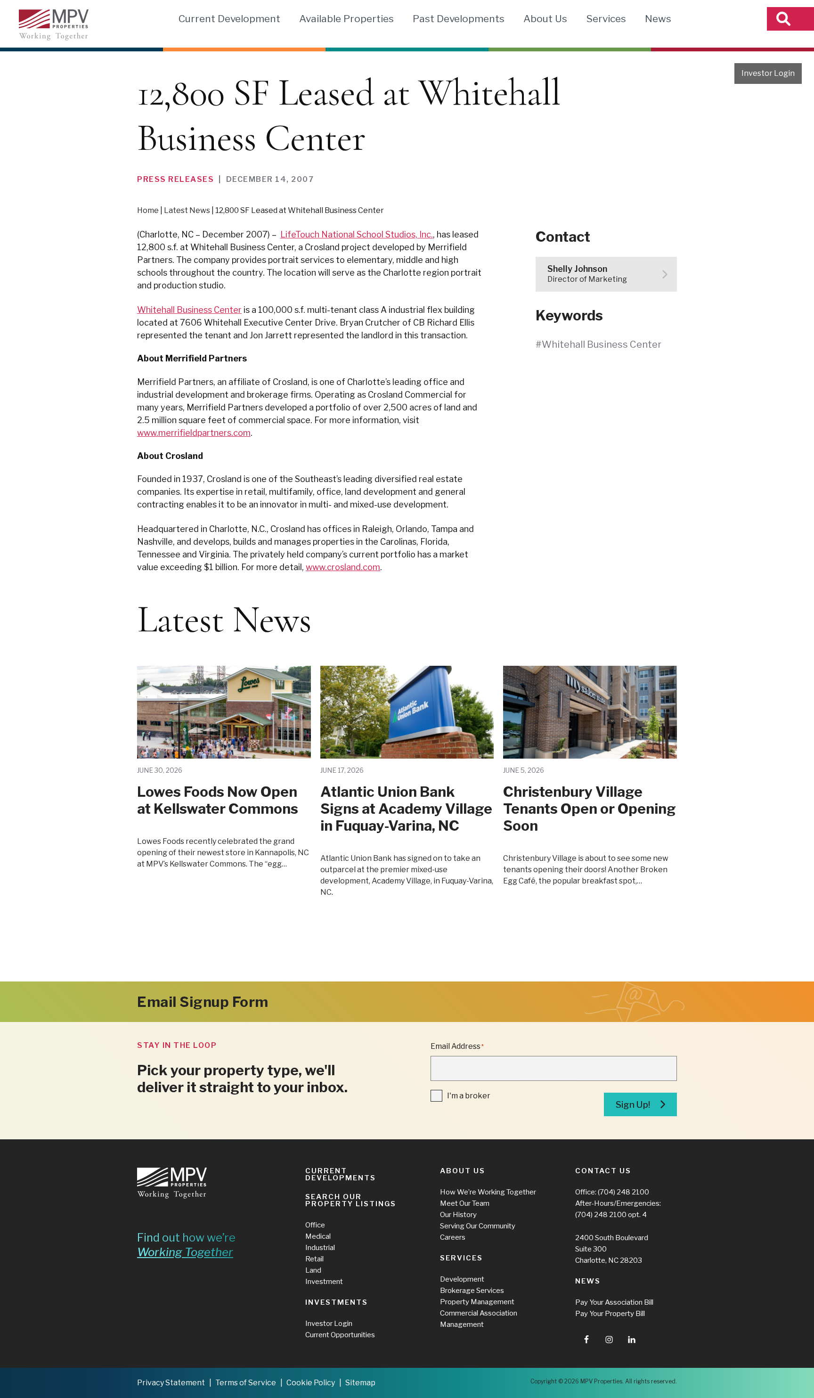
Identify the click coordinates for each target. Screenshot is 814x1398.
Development (462, 1279)
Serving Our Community (477, 1226)
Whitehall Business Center (189, 310)
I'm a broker (468, 1095)
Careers (452, 1237)
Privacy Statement (171, 1382)
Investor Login (768, 73)
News (658, 19)
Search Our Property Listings (350, 1200)
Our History (458, 1214)
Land (313, 1270)
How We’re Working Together (488, 1192)
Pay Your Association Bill (614, 1302)
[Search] (790, 19)
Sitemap (360, 1382)
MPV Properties (54, 25)
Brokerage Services (472, 1290)
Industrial (320, 1247)
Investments (336, 1302)
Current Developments (340, 1174)
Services (606, 19)
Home (148, 210)
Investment (324, 1281)
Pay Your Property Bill (610, 1313)
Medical (318, 1236)
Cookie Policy (310, 1382)
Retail (314, 1259)
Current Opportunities (340, 1335)
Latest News (187, 210)
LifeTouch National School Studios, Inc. (356, 234)
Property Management (477, 1302)
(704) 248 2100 (623, 1192)
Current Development (229, 19)
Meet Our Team (464, 1203)
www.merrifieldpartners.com (194, 433)
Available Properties (346, 19)
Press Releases (175, 179)
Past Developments (459, 19)
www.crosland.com (343, 567)
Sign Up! (633, 1104)
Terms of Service (245, 1382)
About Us (545, 19)
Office (315, 1225)
